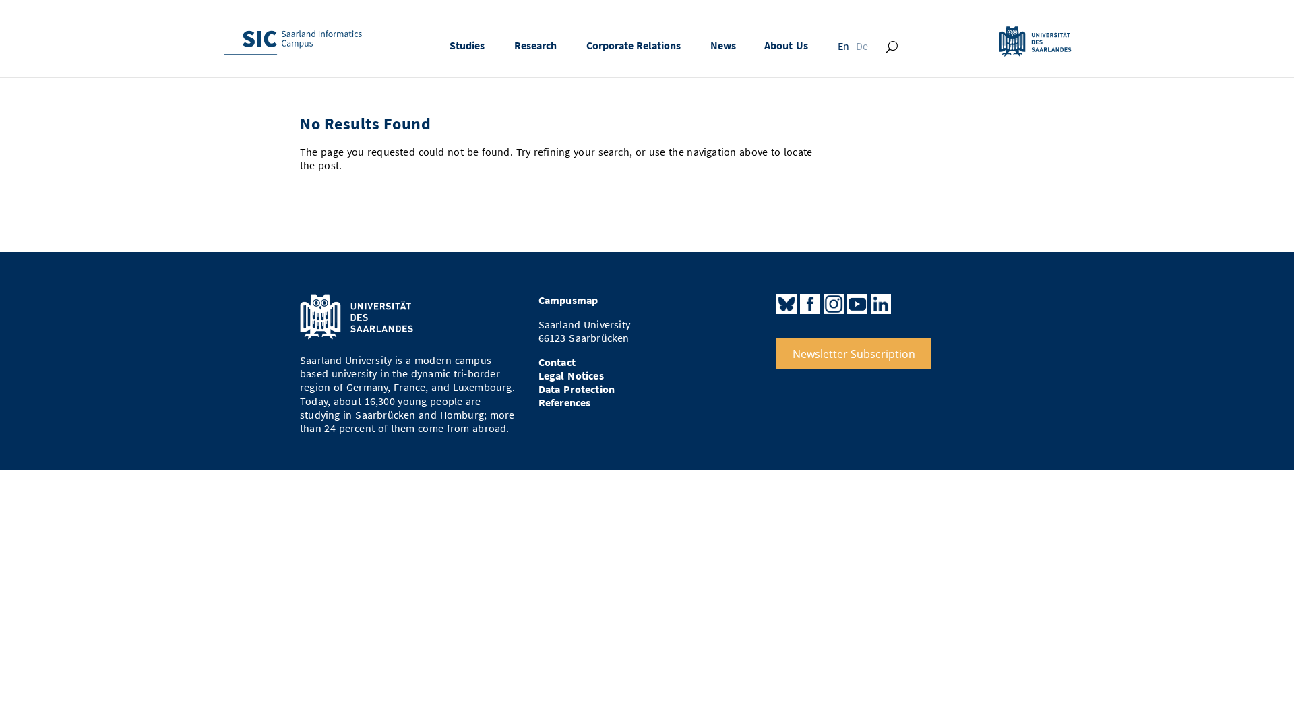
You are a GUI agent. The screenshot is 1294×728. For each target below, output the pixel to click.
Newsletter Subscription (854, 353)
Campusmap (568, 300)
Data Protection (576, 389)
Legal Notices (571, 375)
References (564, 402)
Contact (557, 362)
